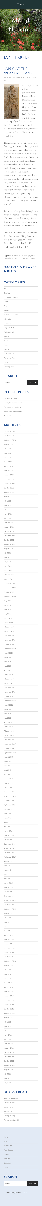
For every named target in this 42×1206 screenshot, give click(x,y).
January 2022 (9, 527)
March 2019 (8, 675)
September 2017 (10, 753)
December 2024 (9, 431)
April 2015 (8, 879)
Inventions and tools (11, 315)
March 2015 (8, 883)
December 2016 (9, 792)
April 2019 (8, 670)
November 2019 (10, 640)
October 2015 (9, 853)
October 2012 (9, 1009)
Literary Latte (8, 1107)
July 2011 (7, 1074)
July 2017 (7, 761)
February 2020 (9, 627)
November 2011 (10, 1057)
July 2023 (7, 449)
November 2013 (10, 952)
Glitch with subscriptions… (13, 411)
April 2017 (8, 774)
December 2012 (9, 1000)
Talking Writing (9, 1116)
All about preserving (11, 1098)
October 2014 (9, 905)
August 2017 (8, 757)
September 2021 (10, 544)
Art (5, 289)
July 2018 (7, 709)
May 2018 (7, 718)
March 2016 (8, 831)
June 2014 (7, 922)
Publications (8, 1145)
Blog (5, 1141)
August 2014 (8, 913)
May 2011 (7, 1083)
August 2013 (8, 965)
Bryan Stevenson (15, 255)
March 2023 (8, 466)
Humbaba (7, 258)
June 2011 (7, 1078)
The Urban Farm (10, 358)
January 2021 (9, 579)
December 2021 (9, 531)
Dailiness (24, 255)
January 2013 (9, 996)
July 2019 (7, 657)
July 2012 (7, 1022)
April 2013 (8, 983)
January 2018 (9, 735)
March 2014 (8, 935)
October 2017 (9, 748)
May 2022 (7, 510)
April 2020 (8, 618)
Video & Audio (8, 1150)
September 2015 (10, 857)
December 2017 (9, 740)
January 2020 (9, 631)
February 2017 (9, 783)
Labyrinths (7, 319)
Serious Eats (8, 1111)
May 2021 (7, 562)
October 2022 (9, 488)
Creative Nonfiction (11, 297)
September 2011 (10, 1065)
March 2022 (8, 518)
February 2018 (9, 731)
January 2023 (9, 475)
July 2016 (7, 813)
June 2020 (7, 609)
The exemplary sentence (12, 407)
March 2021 (8, 570)
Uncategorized (9, 367)
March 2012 (8, 1039)
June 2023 (7, 453)
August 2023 (8, 444)
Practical (7, 341)
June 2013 (7, 974)
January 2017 (9, 787)
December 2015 (9, 844)
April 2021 (8, 566)
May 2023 (7, 457)
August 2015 (8, 861)
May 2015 (7, 874)
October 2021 (9, 540)
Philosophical (9, 332)
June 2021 (7, 557)
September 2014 (10, 909)
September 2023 (10, 440)
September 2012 (10, 1013)
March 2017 (8, 779)
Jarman (14, 258)
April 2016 (8, 827)
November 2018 (10, 692)
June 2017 (7, 766)
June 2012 (7, 1026)
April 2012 (8, 1035)
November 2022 (10, 483)
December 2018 (9, 688)
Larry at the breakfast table (18, 71)
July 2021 (7, 553)
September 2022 (10, 492)
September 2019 (10, 649)
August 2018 (8, 705)
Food (5, 306)
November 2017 (10, 744)
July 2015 (7, 866)
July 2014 (7, 918)
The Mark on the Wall (11, 1120)
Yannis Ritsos (8, 416)
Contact (6, 1167)
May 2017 (7, 770)
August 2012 (8, 1018)
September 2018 (10, 701)
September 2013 (10, 961)
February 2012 (9, 1044)
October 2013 (9, 957)
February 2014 (9, 939)
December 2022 (9, 479)
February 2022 (9, 523)
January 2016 (9, 840)
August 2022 (8, 497)
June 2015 (7, 870)
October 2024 (9, 436)
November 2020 (10, 588)
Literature (7, 323)
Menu (22, 4)
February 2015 (9, 887)
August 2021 (8, 549)
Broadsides (7, 1163)
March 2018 (8, 727)
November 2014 (10, 900)
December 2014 (9, 896)
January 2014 (9, 944)
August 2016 (8, 809)
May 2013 (7, 978)
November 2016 (10, 796)
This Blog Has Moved (11, 398)
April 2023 (8, 462)
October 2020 (9, 592)
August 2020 (8, 601)
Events (6, 302)
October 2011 (9, 1061)
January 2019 (9, 683)
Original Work (9, 328)
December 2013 (9, 948)
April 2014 (8, 931)
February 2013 (9, 991)
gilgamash (31, 255)
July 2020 (7, 605)
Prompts (7, 1158)
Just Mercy (21, 258)
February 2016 (9, 835)
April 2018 (8, 722)
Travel (6, 362)
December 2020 (9, 583)
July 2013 (7, 970)
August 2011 (8, 1070)
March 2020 (8, 622)
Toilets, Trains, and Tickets (13, 403)
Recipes (6, 349)
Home (6, 1137)
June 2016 (7, 818)
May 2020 (7, 614)
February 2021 (9, 575)
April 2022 (8, 514)
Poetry (6, 336)
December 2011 (9, 1052)
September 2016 (10, 805)
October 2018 (9, 696)
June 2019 (7, 662)
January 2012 (9, 1048)
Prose (6, 345)
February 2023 (9, 470)
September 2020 (10, 596)
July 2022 (7, 501)
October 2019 (9, 644)
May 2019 (7, 666)
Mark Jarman (30, 258)
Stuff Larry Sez (9, 354)
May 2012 (7, 1031)
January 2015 (9, 892)
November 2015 (10, 848)
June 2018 (7, 714)
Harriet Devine (9, 1103)
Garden (6, 310)
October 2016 (9, 800)
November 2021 (10, 536)
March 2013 (8, 987)
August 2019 (8, 653)
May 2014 (7, 926)
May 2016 (7, 822)
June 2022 (7, 505)
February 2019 (9, 679)
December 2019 (9, 636)
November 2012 (10, 1004)
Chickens (7, 293)
